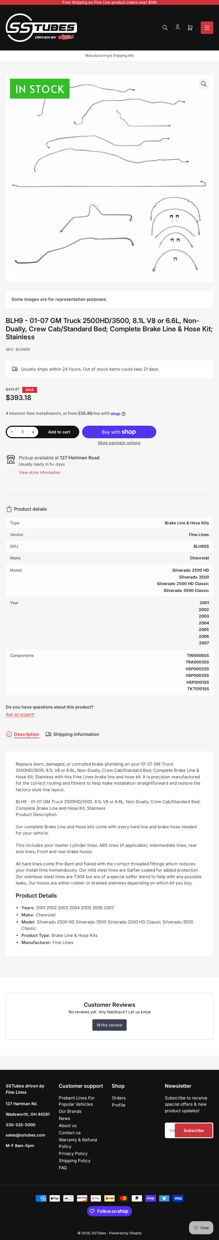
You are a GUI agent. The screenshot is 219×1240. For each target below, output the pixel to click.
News (64, 1118)
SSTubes (99, 1233)
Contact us (70, 1132)
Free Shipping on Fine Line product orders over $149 (109, 2)
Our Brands (70, 1111)
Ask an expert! (20, 714)
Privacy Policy (73, 1153)
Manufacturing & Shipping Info (109, 55)
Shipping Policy (74, 1160)
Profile (118, 1105)
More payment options (119, 442)
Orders (119, 1098)
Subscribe (194, 1130)
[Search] (165, 27)
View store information (39, 472)
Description (26, 734)
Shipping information (76, 734)
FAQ (63, 1167)
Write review (109, 1024)
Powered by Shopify (125, 1233)
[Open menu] (207, 27)
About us (68, 1125)
